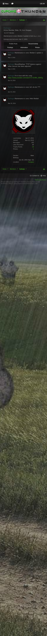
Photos (37, 47)
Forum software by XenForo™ (11, 182)
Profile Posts (13, 44)
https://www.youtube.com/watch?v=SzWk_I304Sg (25, 78)
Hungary (31, 162)
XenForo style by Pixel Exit (30, 182)
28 (33, 147)
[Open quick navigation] (44, 20)
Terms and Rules (40, 180)
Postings (10, 47)
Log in (42, 4)
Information (24, 47)
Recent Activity (33, 44)
